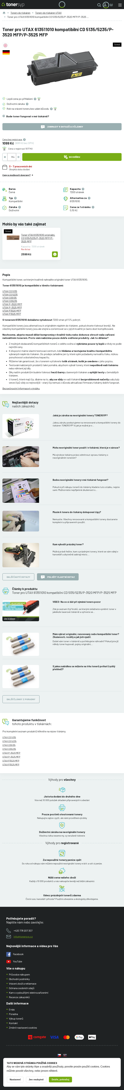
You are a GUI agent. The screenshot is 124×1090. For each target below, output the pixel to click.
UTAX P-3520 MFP (12, 304)
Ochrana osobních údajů (21, 988)
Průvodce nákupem (19, 974)
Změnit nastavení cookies (23, 1027)
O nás (12, 1009)
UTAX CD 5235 (10, 294)
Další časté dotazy (18, 577)
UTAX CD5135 (9, 297)
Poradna (13, 1013)
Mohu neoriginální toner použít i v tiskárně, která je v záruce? (86, 447)
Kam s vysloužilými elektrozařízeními (28, 992)
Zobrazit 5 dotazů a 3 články (65, 126)
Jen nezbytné (36, 1079)
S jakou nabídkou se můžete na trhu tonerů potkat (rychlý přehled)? (84, 668)
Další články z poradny (21, 699)
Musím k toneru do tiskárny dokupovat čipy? (77, 512)
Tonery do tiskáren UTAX (48, 12)
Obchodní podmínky (19, 978)
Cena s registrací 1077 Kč (20, 148)
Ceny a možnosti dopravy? (16, 175)
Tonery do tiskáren (20, 12)
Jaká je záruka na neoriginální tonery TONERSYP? (80, 415)
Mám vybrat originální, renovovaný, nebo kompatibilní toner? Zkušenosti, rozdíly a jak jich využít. (86, 635)
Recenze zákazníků (19, 997)
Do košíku (74, 157)
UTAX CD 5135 (9, 291)
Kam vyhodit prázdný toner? (68, 544)
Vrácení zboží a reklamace (22, 983)
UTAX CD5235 (9, 300)
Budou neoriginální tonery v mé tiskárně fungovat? (80, 480)
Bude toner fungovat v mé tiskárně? (27, 116)
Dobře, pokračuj (60, 1079)
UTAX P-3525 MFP (12, 307)
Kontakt (13, 1023)
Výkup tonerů (16, 1018)
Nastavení (15, 1079)
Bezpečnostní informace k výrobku (21, 388)
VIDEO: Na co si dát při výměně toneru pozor (77, 601)
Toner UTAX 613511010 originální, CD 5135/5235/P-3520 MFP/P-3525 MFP (38, 238)
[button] (99, 5)
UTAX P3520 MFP (11, 310)
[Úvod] (4, 13)
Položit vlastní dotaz (61, 577)
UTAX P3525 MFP (11, 313)
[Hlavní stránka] (13, 5)
